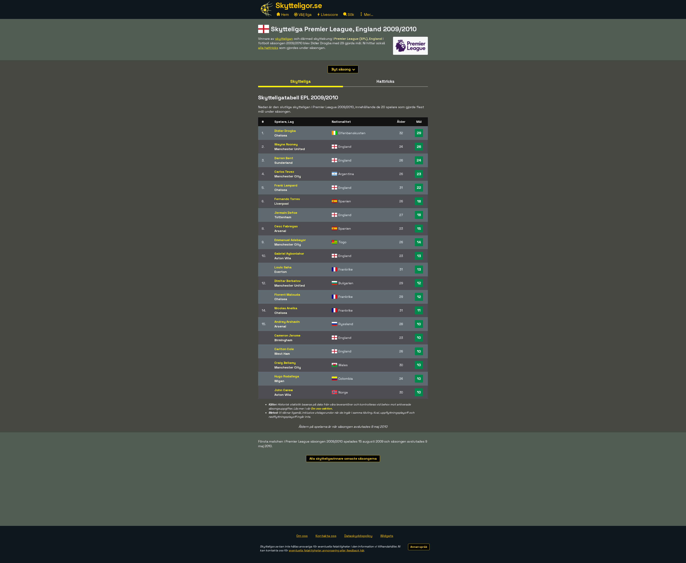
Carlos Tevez (284, 172)
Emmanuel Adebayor (290, 240)
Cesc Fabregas (286, 226)
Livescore (329, 14)
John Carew (283, 390)
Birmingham (283, 340)
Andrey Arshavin (287, 322)
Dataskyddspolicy (358, 536)
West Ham (282, 354)
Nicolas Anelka (285, 308)
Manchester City (287, 176)
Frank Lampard (285, 185)
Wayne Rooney (286, 144)
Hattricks (385, 81)
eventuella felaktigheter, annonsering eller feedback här (326, 550)
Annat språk (418, 547)
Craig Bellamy (285, 363)
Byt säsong (341, 69)
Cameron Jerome (287, 335)
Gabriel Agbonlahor (289, 253)
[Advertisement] (343, 499)
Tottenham (282, 217)
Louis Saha (283, 267)
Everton (280, 272)
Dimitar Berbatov (287, 281)
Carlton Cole (284, 349)
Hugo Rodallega (286, 376)
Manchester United (289, 149)
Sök (350, 14)
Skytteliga (300, 81)
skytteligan (284, 39)
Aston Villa (282, 258)
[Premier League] (410, 51)
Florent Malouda (287, 294)
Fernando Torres (287, 199)
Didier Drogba (285, 131)
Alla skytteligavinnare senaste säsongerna (343, 458)
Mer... (368, 14)
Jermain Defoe (285, 213)
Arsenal (280, 231)
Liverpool (281, 203)
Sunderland (283, 163)
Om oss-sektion (321, 408)
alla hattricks (268, 48)
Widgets (386, 536)
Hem (284, 14)
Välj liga (305, 14)
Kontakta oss (325, 536)
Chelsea (280, 135)
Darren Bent (283, 158)
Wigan (279, 381)
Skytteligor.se (299, 5)
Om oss (302, 536)
